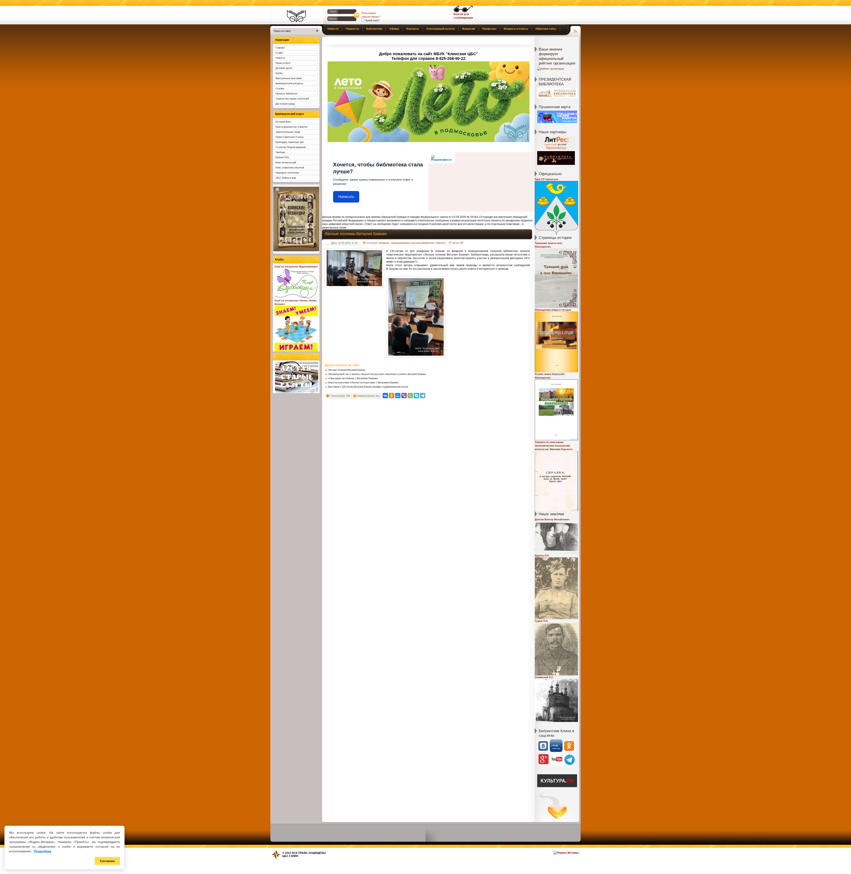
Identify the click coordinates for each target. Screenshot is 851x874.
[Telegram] (422, 395)
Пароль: (332, 18)
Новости (440, 243)
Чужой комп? (372, 20)
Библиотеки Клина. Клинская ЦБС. (296, 16)
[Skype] (416, 395)
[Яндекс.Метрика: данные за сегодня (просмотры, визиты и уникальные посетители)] (566, 852)
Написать (346, 197)
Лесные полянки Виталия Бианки (346, 370)
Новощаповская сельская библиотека (412, 243)
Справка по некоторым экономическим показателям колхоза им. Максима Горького (553, 446)
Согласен (107, 861)
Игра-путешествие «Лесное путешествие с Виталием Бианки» (363, 382)
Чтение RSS (575, 30)
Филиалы (384, 243)
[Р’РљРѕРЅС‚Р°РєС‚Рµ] (385, 395)
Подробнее (42, 851)
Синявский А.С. (544, 677)
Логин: (333, 11)
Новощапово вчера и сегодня (553, 309)
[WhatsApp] (410, 395)
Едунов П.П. (542, 555)
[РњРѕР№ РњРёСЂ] (397, 395)
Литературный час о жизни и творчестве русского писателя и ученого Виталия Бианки (377, 374)
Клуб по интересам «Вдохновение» (296, 266)
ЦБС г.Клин (290, 856)
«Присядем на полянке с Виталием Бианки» (353, 378)
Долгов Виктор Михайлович (552, 519)
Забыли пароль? (370, 16)
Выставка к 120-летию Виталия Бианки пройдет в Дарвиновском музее (368, 386)
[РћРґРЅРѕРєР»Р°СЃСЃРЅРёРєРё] (391, 395)
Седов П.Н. (541, 621)
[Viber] (404, 395)
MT (462, 243)
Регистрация (368, 13)
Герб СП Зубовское (546, 179)
